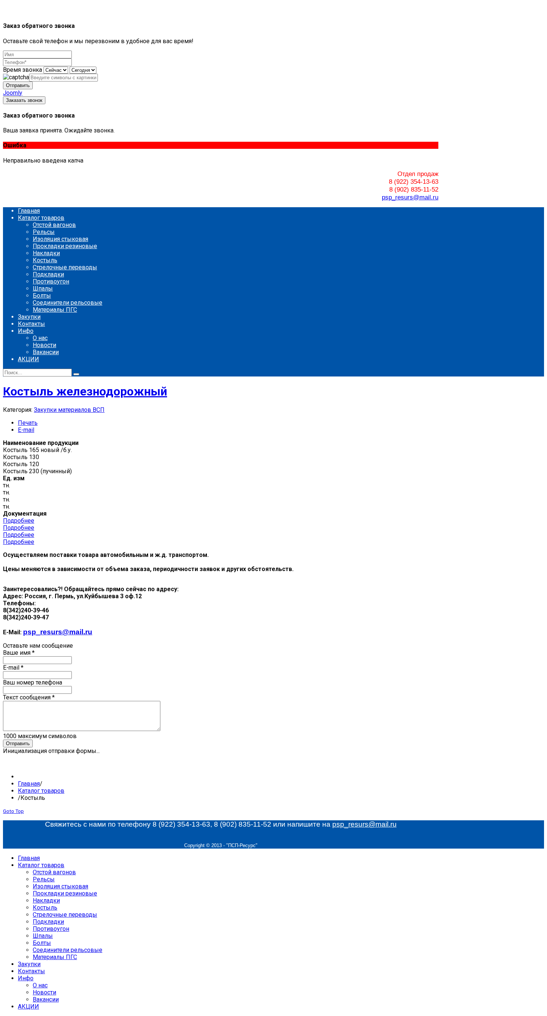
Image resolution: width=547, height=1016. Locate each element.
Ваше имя (19, 652)
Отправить (18, 85)
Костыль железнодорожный (85, 391)
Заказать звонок (24, 100)
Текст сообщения (29, 697)
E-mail (26, 429)
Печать (28, 422)
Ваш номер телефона (32, 682)
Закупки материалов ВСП (69, 409)
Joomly (12, 92)
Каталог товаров (41, 790)
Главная (29, 783)
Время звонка (22, 69)
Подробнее (18, 520)
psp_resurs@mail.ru (410, 197)
